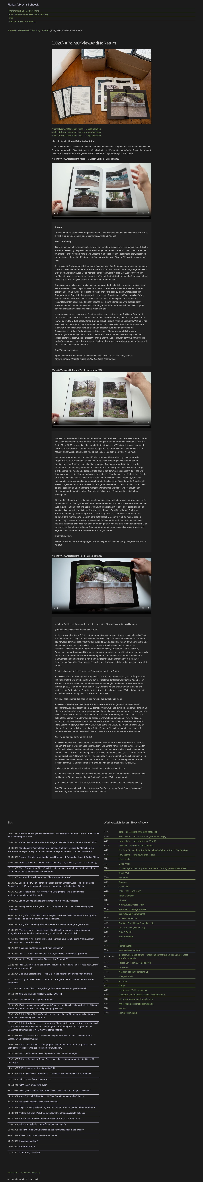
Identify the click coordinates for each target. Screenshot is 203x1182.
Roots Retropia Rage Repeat (132, 909)
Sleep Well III (125, 859)
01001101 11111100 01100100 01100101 (138, 832)
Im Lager (123, 981)
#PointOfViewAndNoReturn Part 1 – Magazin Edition (76, 129)
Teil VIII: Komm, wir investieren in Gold (37, 1068)
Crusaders (123, 967)
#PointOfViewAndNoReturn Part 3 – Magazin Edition (76, 135)
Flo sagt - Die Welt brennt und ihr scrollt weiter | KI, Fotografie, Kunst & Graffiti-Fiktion (59, 857)
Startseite (12, 30)
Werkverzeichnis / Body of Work (24, 11)
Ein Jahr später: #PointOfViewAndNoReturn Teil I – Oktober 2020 (49, 1118)
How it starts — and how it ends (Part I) (137, 855)
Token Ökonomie (127, 896)
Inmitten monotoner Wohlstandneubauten (38, 1135)
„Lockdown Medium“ (28, 1141)
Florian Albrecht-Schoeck (23, 4)
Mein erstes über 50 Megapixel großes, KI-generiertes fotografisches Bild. (53, 988)
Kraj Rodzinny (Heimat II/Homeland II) (136, 1004)
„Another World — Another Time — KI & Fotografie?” (43, 959)
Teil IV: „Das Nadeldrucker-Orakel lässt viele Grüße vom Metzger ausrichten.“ (55, 1090)
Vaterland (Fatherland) (129, 950)
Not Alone (123, 877)
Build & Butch (125, 932)
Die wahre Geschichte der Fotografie (136, 845)
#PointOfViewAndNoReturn (131, 905)
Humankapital (125, 946)
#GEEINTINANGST (128, 918)
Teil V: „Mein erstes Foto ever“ (33, 1085)
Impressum (13, 1172)
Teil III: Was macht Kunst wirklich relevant (38, 1102)
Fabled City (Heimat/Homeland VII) (135, 963)
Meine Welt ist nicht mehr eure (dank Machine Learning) (45, 877)
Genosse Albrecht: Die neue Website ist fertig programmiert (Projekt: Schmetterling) (58, 862)
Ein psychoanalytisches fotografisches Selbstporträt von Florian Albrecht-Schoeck (57, 1107)
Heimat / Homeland (128, 1013)
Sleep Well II (125, 864)
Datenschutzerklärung (30, 1172)
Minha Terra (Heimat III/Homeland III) (136, 999)
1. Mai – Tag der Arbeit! (29, 1152)
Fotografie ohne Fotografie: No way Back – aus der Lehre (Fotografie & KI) (54, 924)
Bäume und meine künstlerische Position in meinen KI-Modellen (48, 901)
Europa (122, 985)
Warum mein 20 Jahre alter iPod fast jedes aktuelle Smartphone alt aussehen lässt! (58, 842)
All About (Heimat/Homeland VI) (133, 972)
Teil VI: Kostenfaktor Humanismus (34, 1079)
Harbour (122, 1008)
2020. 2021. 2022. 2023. (130, 891)
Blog (11, 18)
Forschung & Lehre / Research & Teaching (29, 14)
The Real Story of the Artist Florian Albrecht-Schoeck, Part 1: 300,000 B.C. (153, 850)
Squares (123, 882)
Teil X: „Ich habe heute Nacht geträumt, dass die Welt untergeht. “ (49, 1053)
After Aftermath (126, 937)
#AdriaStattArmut (27, 1147)
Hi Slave (123, 900)
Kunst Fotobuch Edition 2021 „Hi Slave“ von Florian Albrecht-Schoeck (51, 1096)
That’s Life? (124, 886)
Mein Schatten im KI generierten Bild (36, 999)
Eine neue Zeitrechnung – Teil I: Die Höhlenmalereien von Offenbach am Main (55, 974)
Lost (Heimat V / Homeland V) (133, 990)
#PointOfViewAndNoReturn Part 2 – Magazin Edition (76, 132)
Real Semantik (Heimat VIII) (132, 927)
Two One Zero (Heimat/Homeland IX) (136, 923)
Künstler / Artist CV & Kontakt (22, 21)
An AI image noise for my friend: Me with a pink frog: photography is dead (153, 868)
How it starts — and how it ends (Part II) (137, 841)
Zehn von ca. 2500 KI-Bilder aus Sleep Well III (40, 994)
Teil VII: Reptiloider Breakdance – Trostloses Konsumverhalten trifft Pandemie (55, 1074)
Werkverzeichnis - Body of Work (33, 30)
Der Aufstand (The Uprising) (132, 914)
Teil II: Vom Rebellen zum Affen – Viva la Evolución (42, 1124)
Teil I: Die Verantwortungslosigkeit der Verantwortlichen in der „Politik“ (51, 1130)
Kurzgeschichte (126, 976)
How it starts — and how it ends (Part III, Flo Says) (142, 836)
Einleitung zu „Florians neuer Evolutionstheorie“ (41, 948)
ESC (121, 941)
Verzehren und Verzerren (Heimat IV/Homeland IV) (142, 995)
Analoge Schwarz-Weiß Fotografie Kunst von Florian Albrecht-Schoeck (52, 1113)
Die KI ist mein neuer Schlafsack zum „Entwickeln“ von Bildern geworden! (53, 953)
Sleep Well (124, 873)
